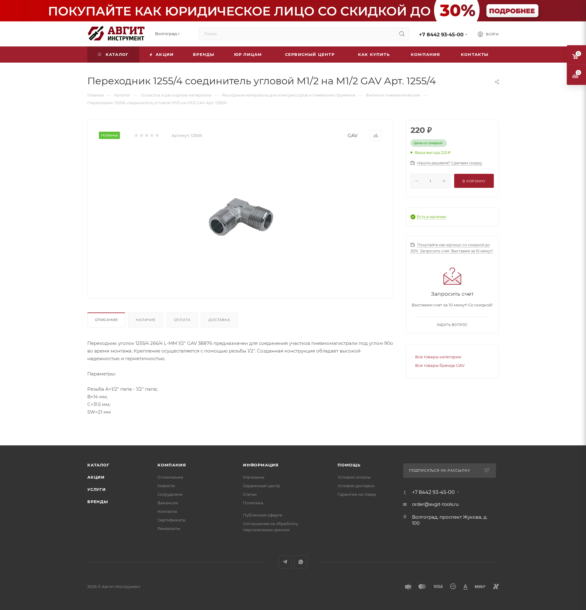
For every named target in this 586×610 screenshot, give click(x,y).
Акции (96, 477)
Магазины (253, 477)
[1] (136, 135)
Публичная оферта (262, 515)
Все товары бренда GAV (440, 365)
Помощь (349, 464)
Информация (261, 464)
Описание (106, 320)
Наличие (146, 320)
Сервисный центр (261, 485)
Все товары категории (438, 356)
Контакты (167, 511)
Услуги (96, 489)
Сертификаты (171, 519)
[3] (146, 135)
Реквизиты (168, 528)
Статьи (250, 494)
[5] (156, 135)
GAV (352, 135)
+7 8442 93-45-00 (441, 35)
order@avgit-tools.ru (435, 504)
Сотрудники (170, 494)
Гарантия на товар (357, 494)
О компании (170, 477)
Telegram (285, 561)
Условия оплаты (354, 477)
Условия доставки (356, 485)
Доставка (219, 320)
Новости (166, 485)
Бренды (97, 501)
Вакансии (167, 502)
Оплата (182, 320)
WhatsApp (300, 561)
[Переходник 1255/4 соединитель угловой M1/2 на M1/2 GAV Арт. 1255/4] (240, 217)
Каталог (98, 464)
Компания (171, 464)
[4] (151, 135)
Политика (253, 502)
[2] (141, 135)
